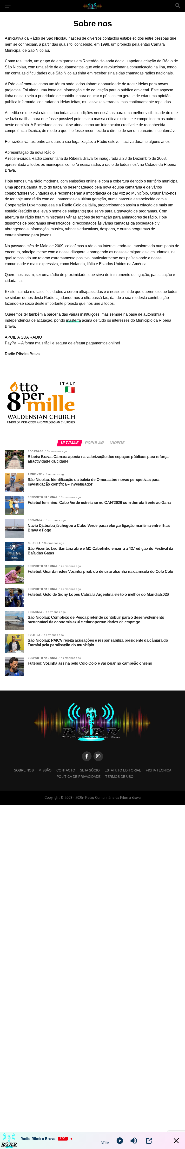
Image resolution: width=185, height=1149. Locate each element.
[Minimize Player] (176, 1141)
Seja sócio (90, 770)
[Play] (120, 1141)
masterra (73, 320)
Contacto (65, 770)
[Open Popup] (149, 1141)
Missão (45, 770)
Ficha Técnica (158, 770)
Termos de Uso (119, 776)
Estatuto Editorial (123, 770)
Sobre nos (24, 770)
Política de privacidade (78, 776)
